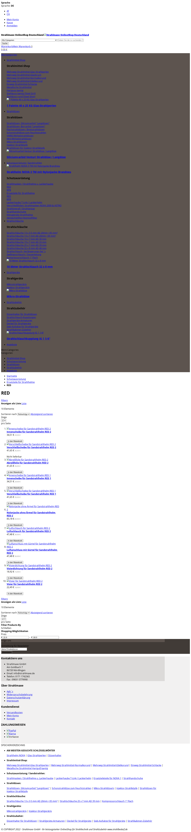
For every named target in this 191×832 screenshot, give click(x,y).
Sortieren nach (9, 414)
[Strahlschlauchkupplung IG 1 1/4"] (25, 332)
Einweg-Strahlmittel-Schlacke (146, 765)
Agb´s (10, 691)
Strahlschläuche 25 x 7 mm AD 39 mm (80, 801)
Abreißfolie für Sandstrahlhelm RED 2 (27, 462)
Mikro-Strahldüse (18, 296)
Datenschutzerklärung (18, 697)
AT (8, 11)
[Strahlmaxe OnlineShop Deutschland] (66, 34)
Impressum (13, 700)
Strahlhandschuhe (133, 778)
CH (8, 14)
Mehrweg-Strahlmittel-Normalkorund (70, 765)
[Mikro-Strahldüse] (17, 290)
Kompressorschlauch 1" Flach (117, 801)
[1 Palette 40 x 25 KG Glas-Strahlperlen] (28, 99)
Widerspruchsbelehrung (19, 694)
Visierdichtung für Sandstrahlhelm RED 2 (29, 568)
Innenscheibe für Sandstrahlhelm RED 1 (29, 478)
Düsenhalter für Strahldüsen (22, 820)
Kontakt (11, 718)
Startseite (12, 375)
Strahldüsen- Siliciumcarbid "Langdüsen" (28, 788)
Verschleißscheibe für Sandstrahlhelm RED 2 (31, 447)
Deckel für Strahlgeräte (79, 820)
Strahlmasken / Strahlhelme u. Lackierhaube (30, 778)
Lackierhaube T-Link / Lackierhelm (73, 778)
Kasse (10, 22)
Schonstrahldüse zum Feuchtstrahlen (71, 788)
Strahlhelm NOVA (16, 755)
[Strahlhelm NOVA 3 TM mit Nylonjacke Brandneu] (33, 165)
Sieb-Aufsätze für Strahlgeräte (109, 820)
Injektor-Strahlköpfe (126, 788)
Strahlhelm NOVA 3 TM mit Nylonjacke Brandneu (39, 172)
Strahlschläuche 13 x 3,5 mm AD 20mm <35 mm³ (32, 801)
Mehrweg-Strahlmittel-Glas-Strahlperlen (28, 765)
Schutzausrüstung (16, 379)
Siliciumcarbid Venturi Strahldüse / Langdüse (36, 157)
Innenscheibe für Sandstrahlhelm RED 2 (29, 431)
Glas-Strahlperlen (36, 755)
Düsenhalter (54, 755)
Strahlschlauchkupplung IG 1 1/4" (28, 338)
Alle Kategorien (9, 54)
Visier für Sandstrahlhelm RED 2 (24, 584)
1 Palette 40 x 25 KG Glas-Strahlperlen (31, 105)
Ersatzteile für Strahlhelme (21, 382)
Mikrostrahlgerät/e (17, 811)
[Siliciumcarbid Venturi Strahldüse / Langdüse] (31, 151)
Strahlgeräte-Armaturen (52, 820)
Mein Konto (13, 19)
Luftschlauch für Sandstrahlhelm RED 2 (29, 531)
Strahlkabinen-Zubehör (140, 820)
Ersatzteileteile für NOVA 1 (107, 778)
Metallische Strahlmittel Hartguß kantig (27, 768)
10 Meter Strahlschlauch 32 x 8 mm (30, 266)
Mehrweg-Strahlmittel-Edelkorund (111, 765)
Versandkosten (15, 712)
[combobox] (70, 40)
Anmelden (12, 25)
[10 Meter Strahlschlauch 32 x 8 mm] (26, 260)
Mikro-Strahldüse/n (104, 788)
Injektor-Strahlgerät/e (40, 811)
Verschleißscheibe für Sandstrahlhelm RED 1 (31, 493)
